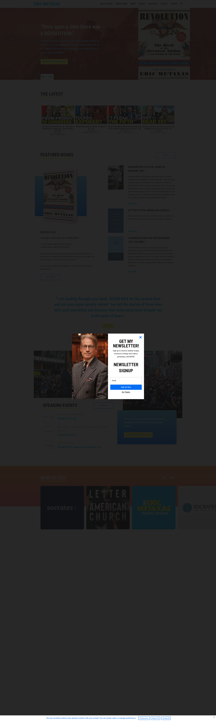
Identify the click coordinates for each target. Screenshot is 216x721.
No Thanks (126, 392)
